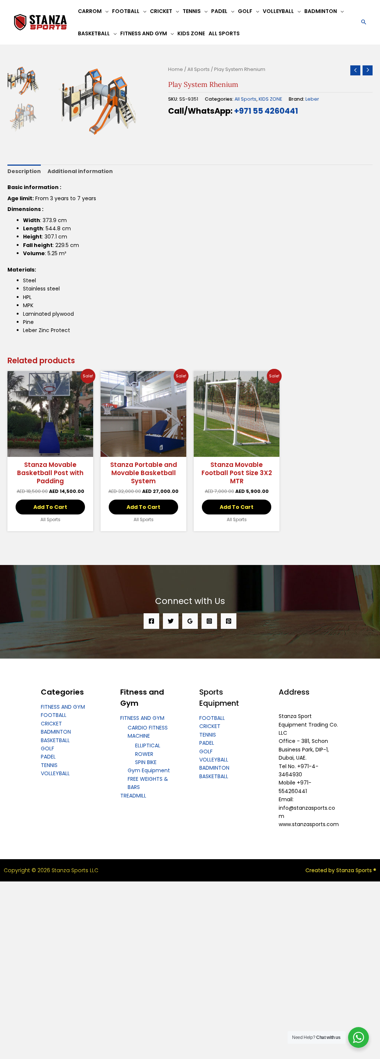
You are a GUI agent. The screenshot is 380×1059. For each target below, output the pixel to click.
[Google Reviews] (190, 621)
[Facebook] (151, 621)
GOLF (47, 748)
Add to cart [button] (50, 507)
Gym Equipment (149, 770)
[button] (363, 22)
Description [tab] (24, 171)
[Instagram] (209, 621)
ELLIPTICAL (147, 745)
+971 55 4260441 (266, 110)
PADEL (48, 756)
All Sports (198, 69)
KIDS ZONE (270, 99)
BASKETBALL (55, 740)
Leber (312, 99)
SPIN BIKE (146, 762)
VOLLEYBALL (55, 773)
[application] (105, 11)
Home (175, 69)
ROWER (144, 754)
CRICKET (51, 723)
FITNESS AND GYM (63, 707)
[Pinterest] (228, 621)
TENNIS (49, 765)
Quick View (50, 450)
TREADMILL (133, 795)
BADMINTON (56, 731)
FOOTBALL (53, 715)
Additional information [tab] (80, 171)
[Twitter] (170, 621)
